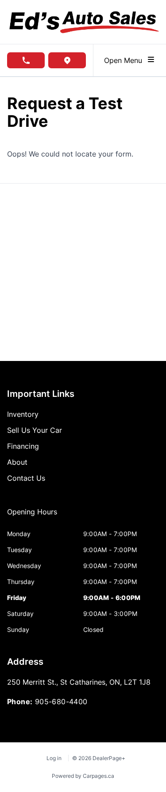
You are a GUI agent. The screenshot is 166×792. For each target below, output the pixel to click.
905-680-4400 (61, 701)
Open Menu (125, 60)
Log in (54, 758)
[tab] (32, 516)
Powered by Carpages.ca (83, 775)
